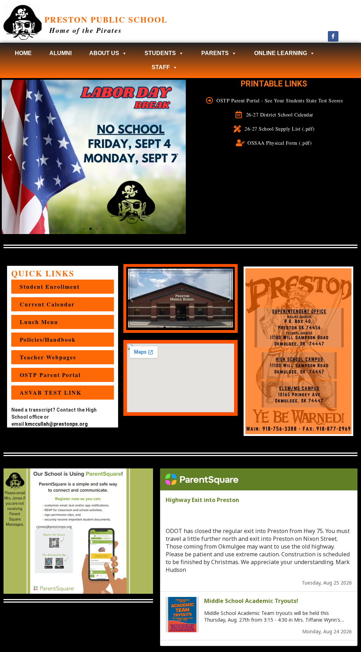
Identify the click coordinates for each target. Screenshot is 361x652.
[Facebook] (333, 36)
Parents (215, 53)
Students (160, 53)
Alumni (60, 53)
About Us (104, 53)
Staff (161, 67)
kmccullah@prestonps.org (56, 424)
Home (23, 53)
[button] (9, 156)
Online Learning (280, 53)
